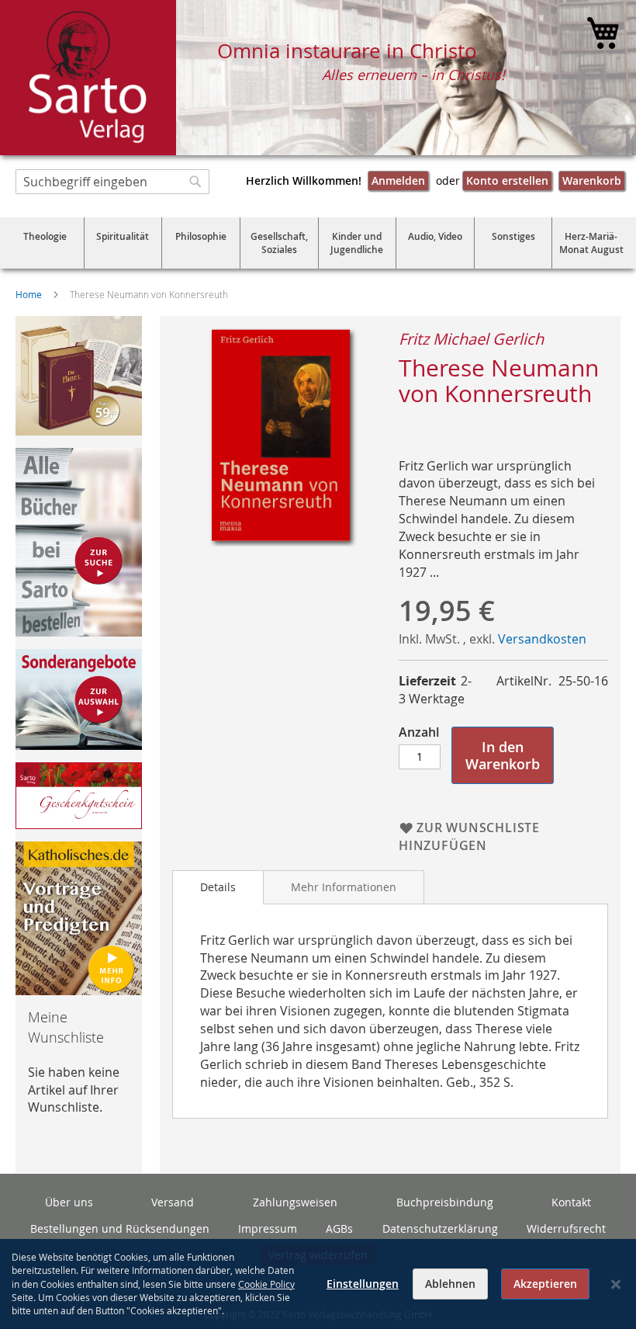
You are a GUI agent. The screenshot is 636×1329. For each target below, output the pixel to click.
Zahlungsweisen (295, 1202)
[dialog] (318, 1284)
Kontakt (571, 1202)
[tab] (218, 887)
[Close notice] (615, 1284)
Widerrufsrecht (566, 1228)
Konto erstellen (507, 180)
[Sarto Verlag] (88, 77)
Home (29, 294)
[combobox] (112, 181)
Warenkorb (591, 180)
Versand (172, 1202)
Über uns (69, 1202)
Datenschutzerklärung (440, 1228)
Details (218, 887)
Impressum (267, 1228)
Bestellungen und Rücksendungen (119, 1228)
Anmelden (398, 180)
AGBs (339, 1228)
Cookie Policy (266, 1284)
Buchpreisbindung (444, 1202)
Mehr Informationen (343, 887)
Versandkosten (542, 638)
